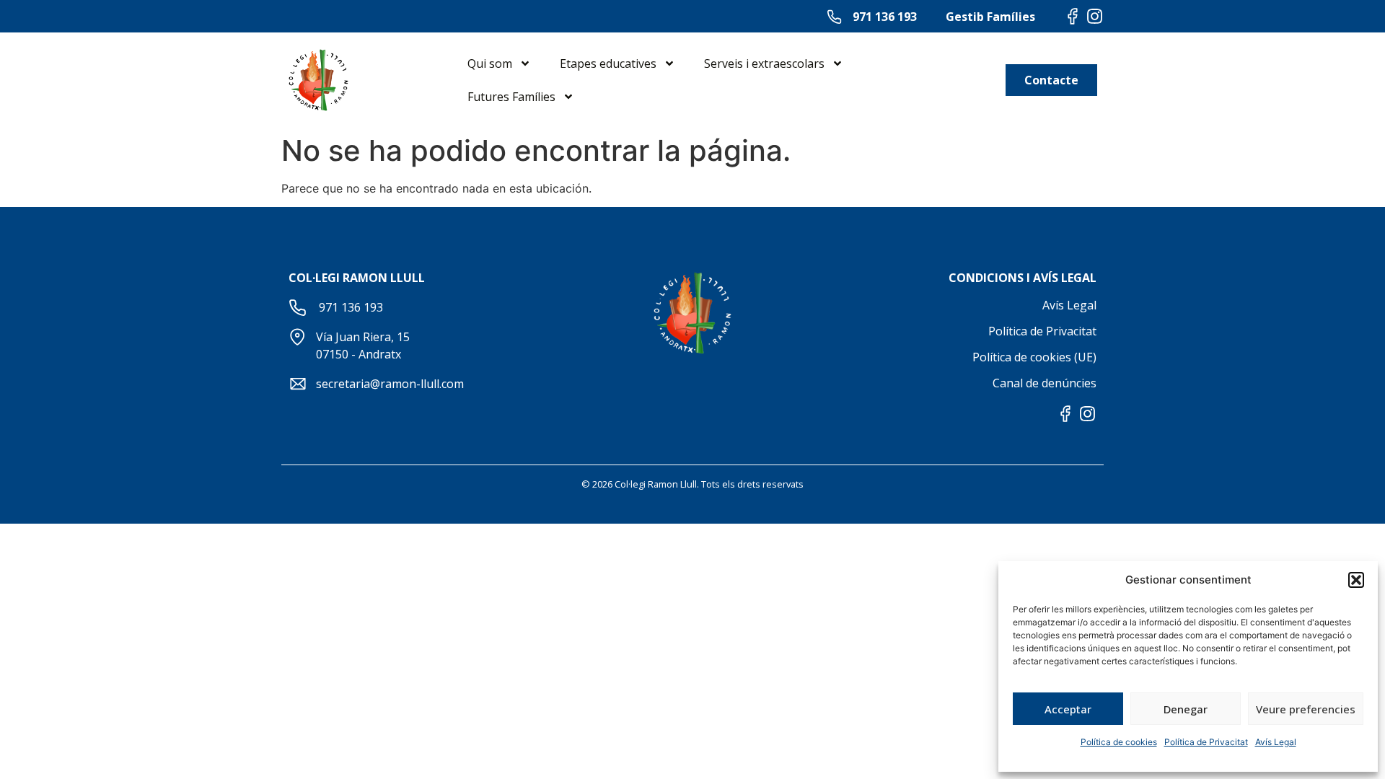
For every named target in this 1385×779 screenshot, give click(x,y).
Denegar (1186, 709)
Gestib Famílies (990, 17)
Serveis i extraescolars (764, 63)
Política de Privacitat (1206, 741)
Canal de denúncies (1044, 383)
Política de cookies (1119, 741)
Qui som (489, 63)
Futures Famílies (511, 97)
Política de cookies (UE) (1034, 357)
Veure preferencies (1305, 709)
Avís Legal (1275, 741)
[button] (1356, 580)
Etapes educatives (608, 63)
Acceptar (1068, 709)
